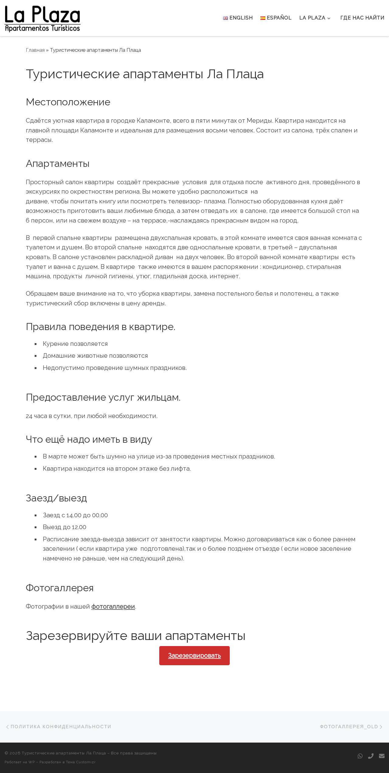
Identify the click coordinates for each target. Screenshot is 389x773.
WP (32, 762)
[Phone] (371, 756)
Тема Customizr (81, 762)
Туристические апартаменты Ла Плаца (64, 753)
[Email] (381, 756)
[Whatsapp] (360, 756)
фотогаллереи (113, 606)
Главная (35, 50)
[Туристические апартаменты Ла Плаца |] (43, 17)
